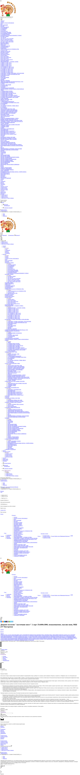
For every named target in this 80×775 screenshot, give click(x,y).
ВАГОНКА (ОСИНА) (41, 635)
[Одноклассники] (3, 621)
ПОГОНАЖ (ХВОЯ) (11, 264)
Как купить (5, 657)
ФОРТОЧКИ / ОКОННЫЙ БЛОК (14, 389)
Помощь (2, 738)
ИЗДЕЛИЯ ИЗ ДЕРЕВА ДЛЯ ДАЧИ (14, 400)
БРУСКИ (29, 634)
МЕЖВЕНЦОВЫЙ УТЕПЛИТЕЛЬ (14, 333)
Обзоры (2, 744)
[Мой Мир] (4, 621)
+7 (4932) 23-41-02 (4, 197)
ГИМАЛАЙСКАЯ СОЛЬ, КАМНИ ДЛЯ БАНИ (17, 383)
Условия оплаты (3, 735)
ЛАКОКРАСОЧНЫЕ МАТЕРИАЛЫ (14, 409)
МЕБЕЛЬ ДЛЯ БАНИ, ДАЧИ (13, 354)
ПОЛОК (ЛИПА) (10, 299)
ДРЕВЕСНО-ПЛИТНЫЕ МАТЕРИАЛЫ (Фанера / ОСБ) (56, 636)
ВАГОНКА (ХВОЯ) (11, 276)
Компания (2, 727)
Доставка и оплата (9, 453)
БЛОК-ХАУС (67, 634)
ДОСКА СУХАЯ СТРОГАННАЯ (11, 634)
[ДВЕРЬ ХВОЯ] (3, 649)
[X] (6, 621)
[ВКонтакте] (1, 621)
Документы (2, 732)
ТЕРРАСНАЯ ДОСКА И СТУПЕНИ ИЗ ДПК (16, 291)
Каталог (6, 256)
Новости (2, 730)
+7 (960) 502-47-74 (7, 198)
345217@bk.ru (4, 209)
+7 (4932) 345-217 (4, 194)
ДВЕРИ (9, 342)
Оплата (4, 658)
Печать (1, 514)
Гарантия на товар (4, 742)
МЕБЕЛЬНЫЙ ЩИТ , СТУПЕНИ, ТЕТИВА (16, 307)
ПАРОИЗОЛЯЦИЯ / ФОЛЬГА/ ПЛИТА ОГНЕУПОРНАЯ (31, 638)
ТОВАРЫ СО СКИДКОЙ (28, 640)
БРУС (19, 634)
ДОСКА (2, 634)
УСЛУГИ (32, 639)
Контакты (2, 731)
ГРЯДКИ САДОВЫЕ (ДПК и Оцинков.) (15, 404)
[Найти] (1, 19)
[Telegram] (12, 621)
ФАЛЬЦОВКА (7, 635)
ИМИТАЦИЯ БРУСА (60, 634)
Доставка (5, 659)
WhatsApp (5, 215)
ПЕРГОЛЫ (28, 639)
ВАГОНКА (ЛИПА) (52, 634)
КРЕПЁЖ (9, 420)
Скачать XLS (3, 510)
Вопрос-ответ (3, 743)
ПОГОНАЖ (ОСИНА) (57, 635)
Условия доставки (4, 736)
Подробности (3, 654)
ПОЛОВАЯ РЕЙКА (14, 635)
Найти (2, 766)
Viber (4, 213)
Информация (3, 733)
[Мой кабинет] (1, 236)
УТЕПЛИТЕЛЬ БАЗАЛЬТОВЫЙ (13, 638)
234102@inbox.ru (3, 210)
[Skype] (11, 621)
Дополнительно (6, 660)
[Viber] (7, 621)
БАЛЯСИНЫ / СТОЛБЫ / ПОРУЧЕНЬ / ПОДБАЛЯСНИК (19, 321)
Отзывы (4, 656)
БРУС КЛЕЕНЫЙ (24, 634)
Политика (2, 737)
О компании (2, 729)
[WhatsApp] (9, 621)
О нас (6, 249)
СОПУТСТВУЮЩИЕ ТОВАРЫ (14, 441)
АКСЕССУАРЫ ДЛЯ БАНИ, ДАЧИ (14, 365)
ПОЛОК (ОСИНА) (49, 635)
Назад (7, 248)
